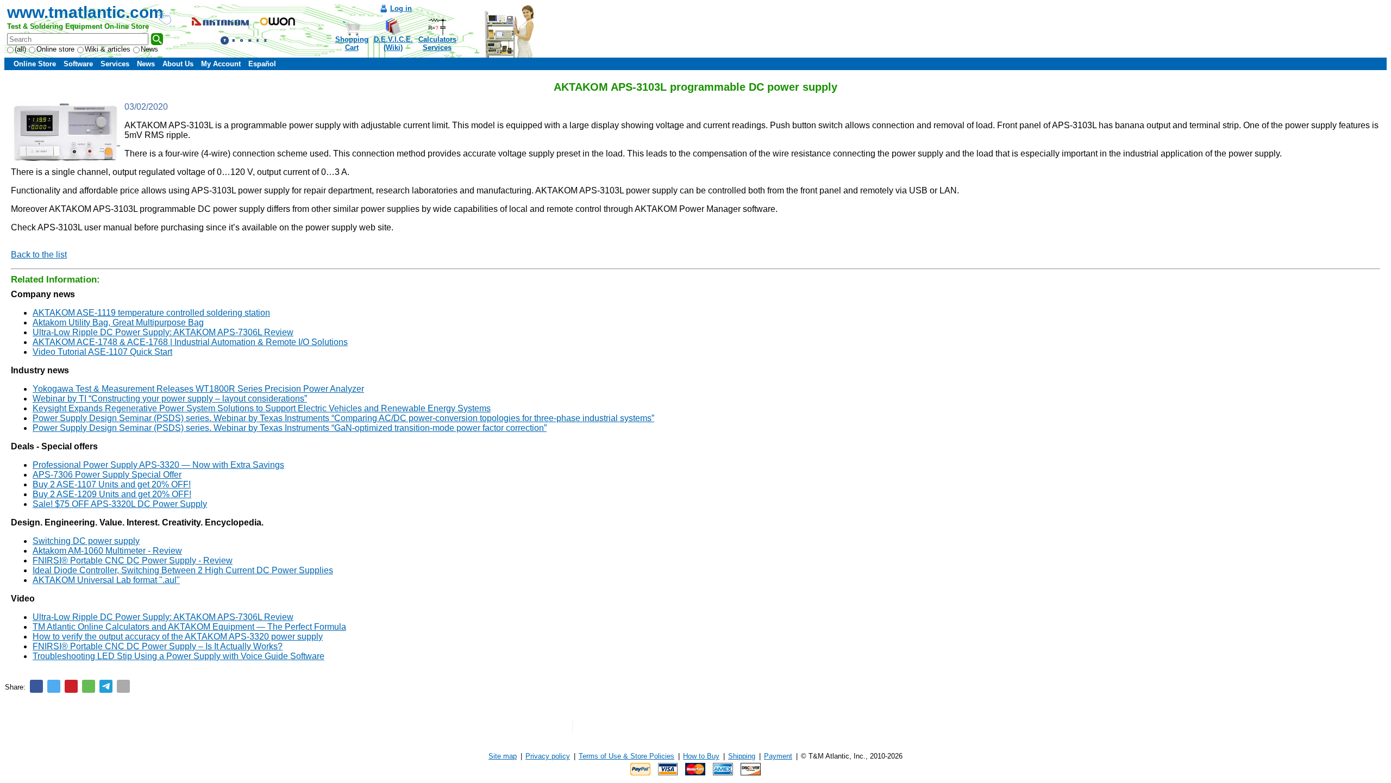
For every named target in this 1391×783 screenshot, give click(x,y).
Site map (502, 756)
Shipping (741, 756)
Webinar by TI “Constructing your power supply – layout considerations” (170, 398)
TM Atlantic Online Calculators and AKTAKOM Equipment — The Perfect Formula (189, 626)
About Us (177, 64)
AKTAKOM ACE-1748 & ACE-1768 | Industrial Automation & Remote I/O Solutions (190, 342)
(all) (20, 49)
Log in (401, 8)
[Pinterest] (71, 686)
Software (78, 64)
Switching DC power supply (86, 541)
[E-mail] (123, 686)
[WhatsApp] (88, 686)
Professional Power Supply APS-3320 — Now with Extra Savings (158, 464)
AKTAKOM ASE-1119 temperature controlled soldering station (151, 312)
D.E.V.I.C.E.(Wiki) (393, 43)
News (149, 49)
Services (115, 64)
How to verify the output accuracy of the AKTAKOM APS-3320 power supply (178, 636)
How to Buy (701, 756)
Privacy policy (547, 756)
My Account (221, 64)
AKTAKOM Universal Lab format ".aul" (106, 580)
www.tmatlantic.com (85, 12)
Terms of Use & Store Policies (626, 756)
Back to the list (39, 254)
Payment (778, 756)
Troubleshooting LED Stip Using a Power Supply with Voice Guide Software (178, 656)
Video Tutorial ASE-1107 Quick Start (102, 351)
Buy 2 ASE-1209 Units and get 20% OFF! (112, 494)
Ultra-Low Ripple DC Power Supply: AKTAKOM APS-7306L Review (163, 332)
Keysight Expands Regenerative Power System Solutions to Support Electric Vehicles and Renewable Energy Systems (262, 408)
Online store (55, 49)
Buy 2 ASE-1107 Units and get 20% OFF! (112, 484)
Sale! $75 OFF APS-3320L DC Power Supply (120, 504)
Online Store (35, 64)
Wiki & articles (107, 49)
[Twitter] (53, 686)
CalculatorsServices (437, 43)
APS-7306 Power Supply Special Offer (107, 474)
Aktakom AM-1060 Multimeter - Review (107, 550)
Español (262, 64)
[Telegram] (105, 686)
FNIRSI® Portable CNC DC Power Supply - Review (133, 560)
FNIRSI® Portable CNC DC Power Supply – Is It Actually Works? (158, 646)
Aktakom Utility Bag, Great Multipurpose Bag (118, 322)
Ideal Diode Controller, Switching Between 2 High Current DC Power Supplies (183, 570)
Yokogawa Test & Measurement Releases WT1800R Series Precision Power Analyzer (198, 388)
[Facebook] (36, 686)
